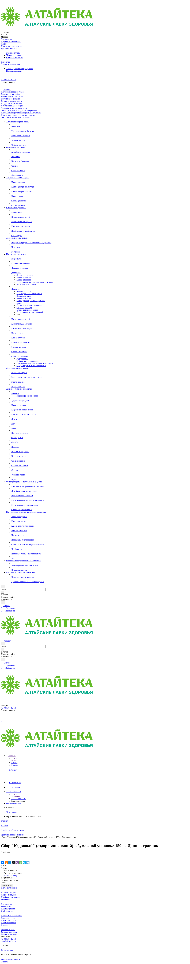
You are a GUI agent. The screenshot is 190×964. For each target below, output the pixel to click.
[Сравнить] (2, 857)
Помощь (4, 925)
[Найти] (3, 602)
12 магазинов (12, 812)
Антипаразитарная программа (19, 68)
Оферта (4, 962)
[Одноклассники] (6, 862)
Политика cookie (8, 923)
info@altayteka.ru (13, 803)
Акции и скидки (8, 895)
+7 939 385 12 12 (8, 80)
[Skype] (24, 862)
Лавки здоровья (8, 918)
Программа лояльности (11, 916)
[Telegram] (27, 862)
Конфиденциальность (10, 959)
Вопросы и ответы (14, 57)
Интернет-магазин (9, 888)
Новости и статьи (9, 920)
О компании (6, 904)
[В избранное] (2, 855)
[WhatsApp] (20, 862)
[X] (13, 862)
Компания (5, 899)
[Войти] (2, 716)
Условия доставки (14, 55)
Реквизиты (6, 906)
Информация (7, 911)
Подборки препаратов (11, 897)
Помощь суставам (14, 71)
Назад (15, 758)
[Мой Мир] (9, 862)
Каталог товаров (8, 892)
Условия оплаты (13, 53)
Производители (8, 909)
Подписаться (7, 885)
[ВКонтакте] (2, 862)
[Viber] (17, 862)
